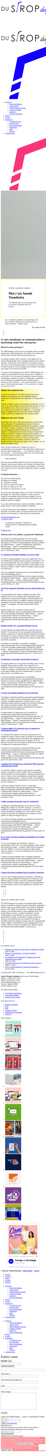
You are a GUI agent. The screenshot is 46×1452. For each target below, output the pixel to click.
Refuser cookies (7, 1450)
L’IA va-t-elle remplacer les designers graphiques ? (22, 967)
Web (6, 1008)
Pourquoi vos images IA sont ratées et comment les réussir (24, 949)
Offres (7, 1278)
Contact (7, 1280)
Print (6, 1006)
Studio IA (8, 1014)
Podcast (7, 1282)
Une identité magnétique (13, 993)
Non (22, 1444)
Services (8, 1276)
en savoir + (28, 1444)
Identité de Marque (11, 1004)
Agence (7, 1274)
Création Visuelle (11, 1010)
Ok (18, 1444)
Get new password (7, 1434)
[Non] (34, 1444)
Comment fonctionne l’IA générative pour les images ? (23, 963)
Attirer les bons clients (12, 997)
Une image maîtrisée (12, 995)
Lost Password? (11, 1423)
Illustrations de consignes (13, 1012)
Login (3, 1423)
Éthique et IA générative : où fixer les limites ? (20, 953)
